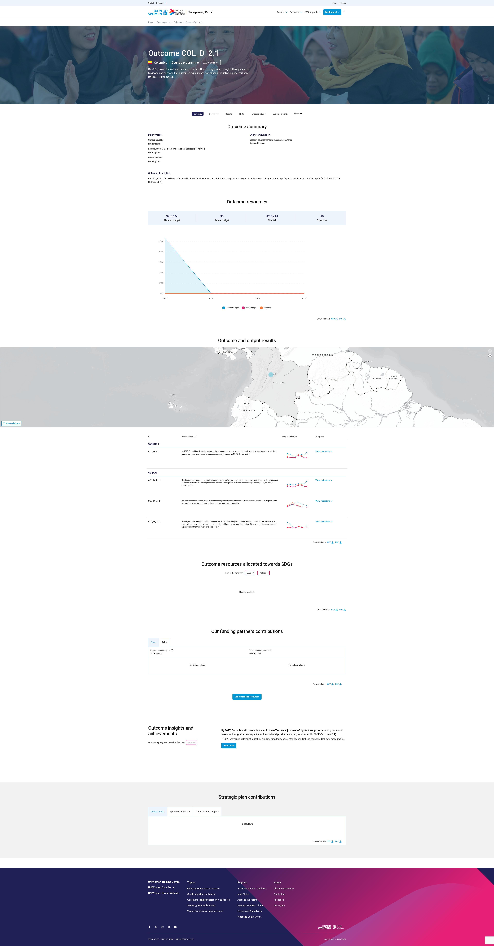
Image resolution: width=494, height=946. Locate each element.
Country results (163, 22)
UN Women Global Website (163, 893)
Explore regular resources (247, 697)
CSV (333, 319)
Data (334, 3)
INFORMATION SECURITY (185, 939)
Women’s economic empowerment (205, 911)
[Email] (175, 927)
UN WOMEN (341, 939)
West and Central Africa (249, 917)
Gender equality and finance (201, 894)
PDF (341, 319)
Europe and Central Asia (249, 911)
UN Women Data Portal (161, 887)
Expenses (268, 308)
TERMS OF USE (153, 939)
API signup (279, 905)
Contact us (279, 894)
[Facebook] (149, 927)
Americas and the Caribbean (251, 888)
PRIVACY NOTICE (167, 939)
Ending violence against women (203, 888)
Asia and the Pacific (247, 900)
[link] (330, 455)
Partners (294, 12)
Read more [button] (229, 745)
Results (280, 12)
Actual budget (251, 308)
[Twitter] (156, 927)
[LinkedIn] (168, 927)
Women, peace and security (201, 905)
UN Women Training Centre (164, 882)
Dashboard (331, 12)
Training (342, 3)
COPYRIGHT (329, 939)
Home (150, 22)
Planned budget (232, 308)
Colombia (178, 22)
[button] (271, 374)
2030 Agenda (311, 12)
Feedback (279, 900)
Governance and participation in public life (208, 900)
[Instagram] (162, 927)
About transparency (284, 888)
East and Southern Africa (250, 905)
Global (151, 3)
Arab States (243, 894)
